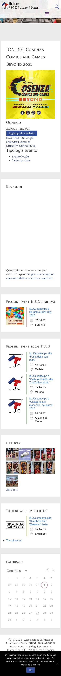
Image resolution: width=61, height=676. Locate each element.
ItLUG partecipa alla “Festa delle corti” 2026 (40, 356)
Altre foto (12, 489)
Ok (30, 670)
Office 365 (12, 145)
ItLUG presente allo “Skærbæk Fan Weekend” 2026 (40, 521)
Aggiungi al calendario (21, 133)
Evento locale (20, 156)
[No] (57, 663)
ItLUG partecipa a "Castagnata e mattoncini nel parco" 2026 (41, 403)
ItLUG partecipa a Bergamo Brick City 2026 (40, 312)
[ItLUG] (20, 5)
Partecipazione (21, 160)
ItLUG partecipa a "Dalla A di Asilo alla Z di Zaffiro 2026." (41, 379)
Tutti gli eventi (14, 540)
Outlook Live (27, 145)
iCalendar (24, 142)
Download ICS (15, 138)
